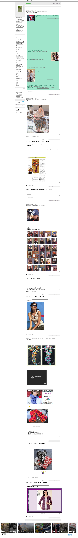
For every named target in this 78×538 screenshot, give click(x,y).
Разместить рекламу (70, 535)
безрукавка (20, 17)
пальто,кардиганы (18, 59)
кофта (17, 24)
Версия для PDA (70, 534)
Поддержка (55, 0)
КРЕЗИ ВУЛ (17, 83)
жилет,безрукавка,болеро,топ (19, 58)
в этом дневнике (18, 102)
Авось (32, 0)
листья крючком (22, 24)
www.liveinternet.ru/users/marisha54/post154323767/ (35, 86)
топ (18, 28)
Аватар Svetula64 (20, 9)
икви (32, 205)
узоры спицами (20, 29)
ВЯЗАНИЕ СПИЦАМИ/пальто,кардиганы (32, 291)
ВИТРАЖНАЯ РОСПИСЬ (18, 78)
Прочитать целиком (36, 11)
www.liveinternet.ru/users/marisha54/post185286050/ (48, 87)
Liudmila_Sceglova (34, 485)
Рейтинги (29, 0)
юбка (16, 32)
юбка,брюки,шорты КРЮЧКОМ (19, 41)
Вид (56, 0)
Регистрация (22, 0)
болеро (23, 17)
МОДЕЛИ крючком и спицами (37, 288)
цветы (19, 31)
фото (18, 31)
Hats (33, 229)
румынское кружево (18, 69)
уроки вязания (18, 30)
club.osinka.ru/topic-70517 (50, 79)
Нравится (55, 94)
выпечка (17, 75)
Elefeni (32, 191)
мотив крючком (21, 25)
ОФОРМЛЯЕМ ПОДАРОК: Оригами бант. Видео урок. (36, 434)
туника (20, 28)
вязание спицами (19, 20)
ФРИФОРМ (17, 80)
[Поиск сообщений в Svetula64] (23, 101)
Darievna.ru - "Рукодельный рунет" (41, 289)
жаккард (17, 21)
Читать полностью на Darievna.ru (39, 287)
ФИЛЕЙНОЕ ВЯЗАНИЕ (18, 43)
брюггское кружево (18, 68)
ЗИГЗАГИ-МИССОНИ (18, 77)
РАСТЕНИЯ (17, 81)
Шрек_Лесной (33, 299)
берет (21, 17)
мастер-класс (17, 25)
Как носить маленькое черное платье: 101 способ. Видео (36, 433)
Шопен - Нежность (18, 96)
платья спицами (21, 27)
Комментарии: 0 (20, 95)
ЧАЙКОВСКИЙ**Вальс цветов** (19, 97)
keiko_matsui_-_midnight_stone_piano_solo (19, 92)
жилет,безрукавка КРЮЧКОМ (19, 44)
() (52, 94)
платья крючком (18, 27)
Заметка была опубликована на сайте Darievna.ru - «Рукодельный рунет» (35, 283)
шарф (32, 439)
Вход (25, 0)
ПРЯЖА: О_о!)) (32, 431)
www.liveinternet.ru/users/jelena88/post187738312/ (53, 18)
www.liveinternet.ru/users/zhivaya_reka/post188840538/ (37, 59)
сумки (16, 28)
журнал (21, 21)
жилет (19, 21)
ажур (18, 17)
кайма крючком (17, 49)
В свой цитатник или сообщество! (43, 11)
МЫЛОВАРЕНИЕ (18, 82)
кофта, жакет (17, 55)
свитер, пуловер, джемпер (19, 57)
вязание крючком (21, 19)
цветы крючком (18, 67)
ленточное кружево (18, 52)
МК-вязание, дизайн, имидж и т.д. (36, 426)
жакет (23, 20)
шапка (32, 185)
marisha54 (33, 11)
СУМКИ (16, 74)
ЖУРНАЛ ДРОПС (18, 71)
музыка (16, 26)
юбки (16, 62)
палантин (18, 26)
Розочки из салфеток (32, 430)
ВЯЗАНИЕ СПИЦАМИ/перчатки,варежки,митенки (33, 477)
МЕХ (16, 84)
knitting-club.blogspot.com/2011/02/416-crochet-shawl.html (40, 51)
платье (22, 26)
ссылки (17, 53)
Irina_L (32, 280)
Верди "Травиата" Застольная (19, 93)
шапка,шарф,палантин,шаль (19, 56)
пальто (20, 26)
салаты (17, 76)
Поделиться (58, 94)
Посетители (21, 112)
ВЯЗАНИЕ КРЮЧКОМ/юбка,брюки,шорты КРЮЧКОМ (33, 136)
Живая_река (33, 99)
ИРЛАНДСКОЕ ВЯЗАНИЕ (18, 66)
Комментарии (50, 94)
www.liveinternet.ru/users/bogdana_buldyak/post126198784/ (38, 67)
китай (16, 73)
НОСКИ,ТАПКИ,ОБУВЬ (18, 64)
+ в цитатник (35, 10)
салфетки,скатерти (18, 65)
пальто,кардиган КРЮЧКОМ (19, 47)
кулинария (19, 24)
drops (16, 17)
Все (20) (24, 88)
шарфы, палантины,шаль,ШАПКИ (20, 42)
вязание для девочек (19, 18)
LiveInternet (17, 0)
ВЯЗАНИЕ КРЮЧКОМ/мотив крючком (32, 91)
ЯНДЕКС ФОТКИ (18, 85)
